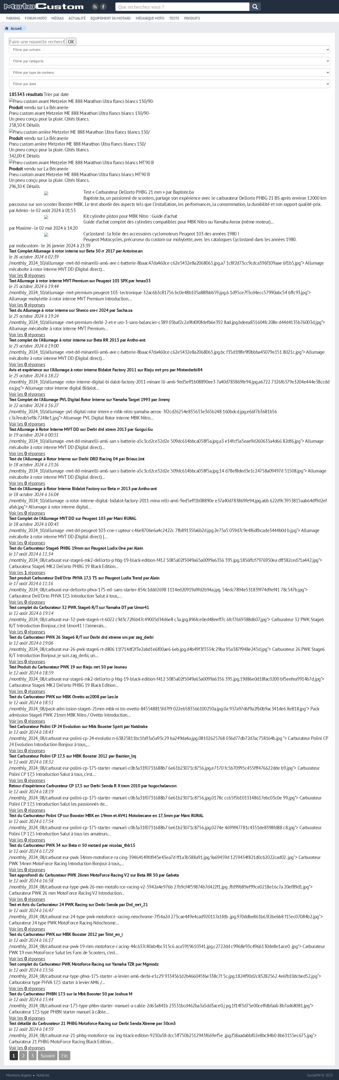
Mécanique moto (150, 18)
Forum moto (35, 18)
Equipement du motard (111, 18)
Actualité (77, 18)
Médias (57, 18)
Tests (174, 18)
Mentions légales (19, 1075)
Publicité (42, 1075)
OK (71, 41)
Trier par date (56, 94)
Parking (13, 18)
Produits (192, 18)
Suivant (48, 1055)
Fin (65, 1055)
